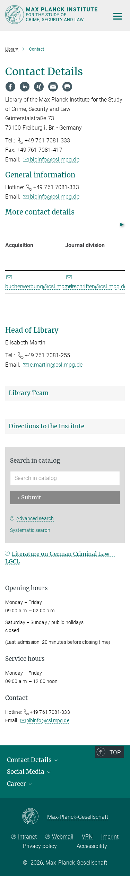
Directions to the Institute (46, 426)
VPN (87, 836)
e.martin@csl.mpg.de (56, 364)
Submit (31, 497)
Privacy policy (40, 846)
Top (115, 752)
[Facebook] (10, 86)
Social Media (26, 771)
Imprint (110, 836)
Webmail (62, 836)
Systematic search (30, 530)
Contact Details (30, 759)
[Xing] (39, 86)
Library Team (29, 393)
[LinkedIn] (24, 86)
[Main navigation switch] (117, 16)
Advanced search (35, 518)
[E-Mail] (53, 86)
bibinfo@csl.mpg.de (54, 159)
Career (17, 783)
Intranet (27, 836)
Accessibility (92, 846)
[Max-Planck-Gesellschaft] (34, 816)
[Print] (67, 86)
